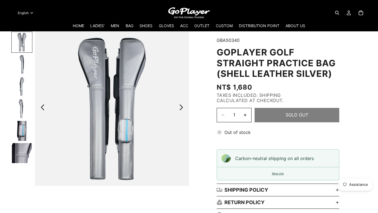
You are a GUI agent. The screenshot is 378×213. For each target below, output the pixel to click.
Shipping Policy (246, 190)
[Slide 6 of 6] (22, 153)
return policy (244, 202)
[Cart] (361, 13)
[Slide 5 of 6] (22, 131)
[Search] (337, 13)
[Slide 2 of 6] (22, 64)
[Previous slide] (41, 108)
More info (278, 173)
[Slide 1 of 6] (22, 42)
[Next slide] (183, 108)
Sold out (297, 115)
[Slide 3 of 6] (22, 87)
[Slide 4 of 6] (22, 109)
